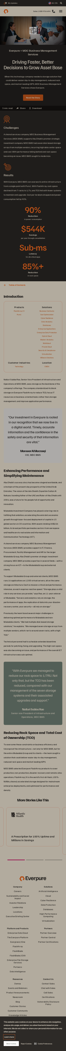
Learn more (9, 1037)
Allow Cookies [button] (11, 1043)
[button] (43, 1043)
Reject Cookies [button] (26, 1043)
